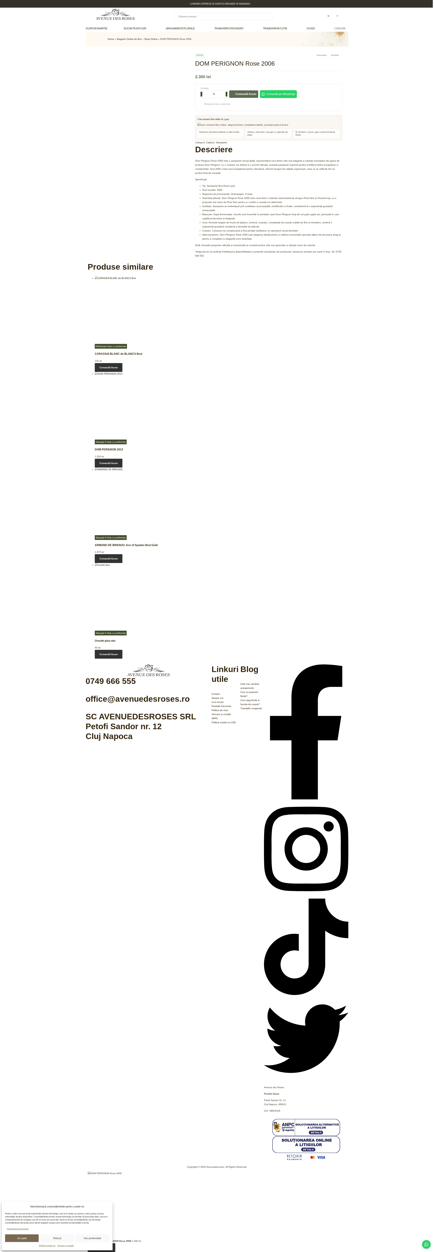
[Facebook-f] (306, 798)
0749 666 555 (111, 681)
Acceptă (21, 1238)
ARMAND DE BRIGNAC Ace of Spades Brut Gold (126, 545)
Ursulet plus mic (105, 640)
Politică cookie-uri (47, 1246)
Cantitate (204, 88)
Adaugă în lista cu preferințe (111, 442)
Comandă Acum (245, 94)
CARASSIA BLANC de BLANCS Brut (118, 353)
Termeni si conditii (65, 1246)
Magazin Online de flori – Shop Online (137, 39)
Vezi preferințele (92, 1238)
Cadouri (210, 142)
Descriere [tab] (214, 149)
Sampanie (221, 142)
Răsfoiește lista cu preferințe (217, 104)
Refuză (57, 1238)
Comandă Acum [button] (109, 367)
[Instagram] (306, 896)
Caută (268, 16)
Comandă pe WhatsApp (280, 94)
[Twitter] (306, 1080)
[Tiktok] (306, 994)
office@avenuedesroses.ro (138, 698)
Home (111, 39)
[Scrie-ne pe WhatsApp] (426, 1244)
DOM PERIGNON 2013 (109, 449)
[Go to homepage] (115, 15)
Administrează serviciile (18, 1229)
